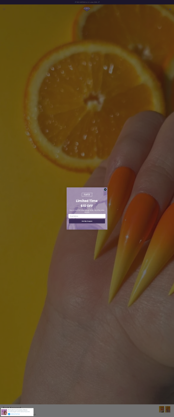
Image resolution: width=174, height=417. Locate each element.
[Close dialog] (105, 189)
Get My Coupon (87, 221)
